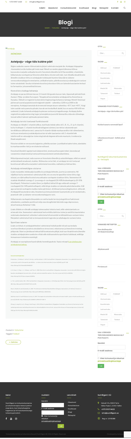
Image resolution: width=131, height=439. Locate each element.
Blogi (94, 8)
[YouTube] (120, 2)
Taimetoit (104, 93)
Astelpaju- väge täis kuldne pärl (32, 61)
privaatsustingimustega (109, 197)
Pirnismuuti (102, 267)
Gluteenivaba (105, 73)
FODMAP (116, 68)
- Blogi (69, 412)
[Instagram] (123, 2)
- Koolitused (71, 409)
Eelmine (14, 342)
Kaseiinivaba (105, 78)
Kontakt (114, 8)
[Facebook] (116, 2)
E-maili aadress (105, 186)
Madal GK (104, 88)
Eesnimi (101, 179)
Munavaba (118, 88)
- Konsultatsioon (73, 405)
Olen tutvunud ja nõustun (111, 195)
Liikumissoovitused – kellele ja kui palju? (111, 139)
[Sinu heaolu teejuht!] (18, 8)
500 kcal (103, 68)
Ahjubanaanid (103, 249)
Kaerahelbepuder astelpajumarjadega (106, 230)
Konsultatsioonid (68, 8)
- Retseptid (71, 415)
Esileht (42, 8)
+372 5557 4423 (15, 2)
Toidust (16, 334)
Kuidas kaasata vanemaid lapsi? (110, 124)
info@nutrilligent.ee (37, 2)
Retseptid (104, 8)
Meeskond (53, 8)
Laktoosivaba (105, 83)
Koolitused (84, 8)
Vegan (102, 98)
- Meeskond (71, 402)
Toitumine (18, 330)
